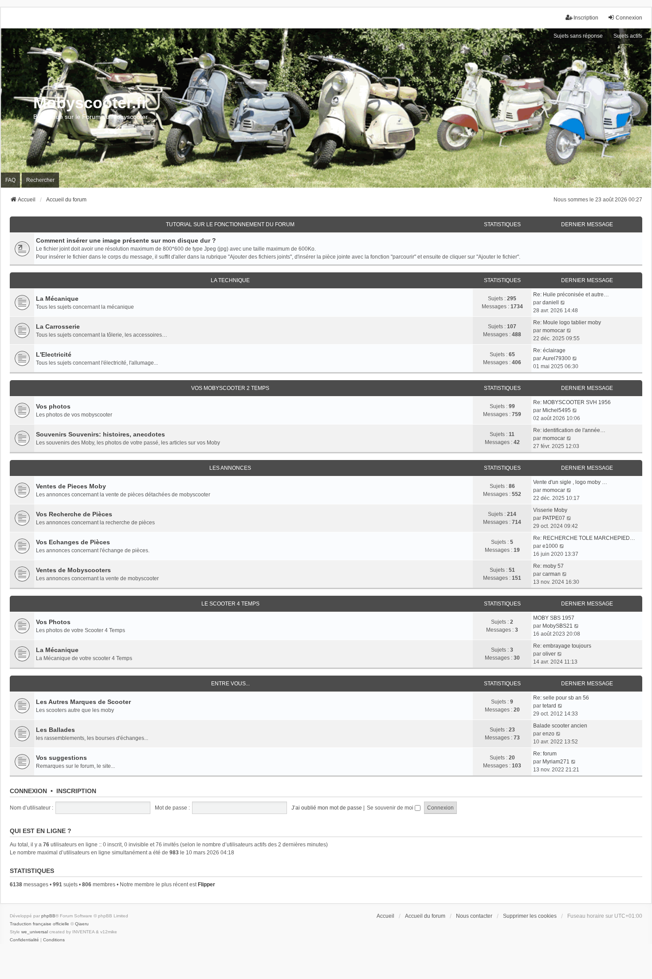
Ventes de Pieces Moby (71, 486)
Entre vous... (230, 683)
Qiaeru (82, 923)
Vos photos (53, 406)
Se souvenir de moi (391, 808)
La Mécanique (57, 298)
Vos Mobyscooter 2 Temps (230, 388)
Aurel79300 (556, 358)
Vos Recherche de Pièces (74, 514)
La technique (230, 280)
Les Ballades (55, 729)
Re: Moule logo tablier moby (567, 322)
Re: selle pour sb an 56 (561, 698)
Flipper (206, 884)
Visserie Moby (550, 510)
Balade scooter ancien (560, 726)
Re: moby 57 (548, 566)
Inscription (76, 790)
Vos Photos (53, 621)
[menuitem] (24, 940)
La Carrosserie (58, 326)
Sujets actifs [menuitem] (627, 36)
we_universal (34, 931)
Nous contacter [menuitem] (474, 916)
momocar (553, 330)
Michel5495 (556, 410)
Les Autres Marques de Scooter (83, 701)
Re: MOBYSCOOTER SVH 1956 (572, 402)
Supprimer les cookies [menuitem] (530, 916)
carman (551, 574)
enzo (548, 734)
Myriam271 (556, 762)
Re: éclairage (549, 350)
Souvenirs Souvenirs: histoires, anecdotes (100, 434)
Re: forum (545, 754)
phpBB (48, 915)
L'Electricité (53, 354)
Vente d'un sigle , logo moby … (570, 482)
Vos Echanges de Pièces (73, 542)
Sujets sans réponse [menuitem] (578, 36)
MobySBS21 (557, 626)
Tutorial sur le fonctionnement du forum (230, 224)
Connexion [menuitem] (629, 18)
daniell (550, 302)
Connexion (28, 790)
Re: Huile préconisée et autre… (571, 294)
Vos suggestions (61, 757)
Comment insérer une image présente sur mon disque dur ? (126, 240)
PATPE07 (553, 518)
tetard (549, 706)
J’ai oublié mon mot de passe (326, 808)
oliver (549, 654)
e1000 (550, 546)
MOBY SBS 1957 (553, 618)
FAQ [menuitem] (10, 180)
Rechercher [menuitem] (40, 180)
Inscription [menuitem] (585, 18)
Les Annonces (230, 468)
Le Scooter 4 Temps (230, 604)
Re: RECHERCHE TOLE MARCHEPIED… (584, 538)
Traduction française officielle (39, 923)
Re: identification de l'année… (569, 430)
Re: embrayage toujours (562, 646)
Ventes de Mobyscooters (73, 570)
